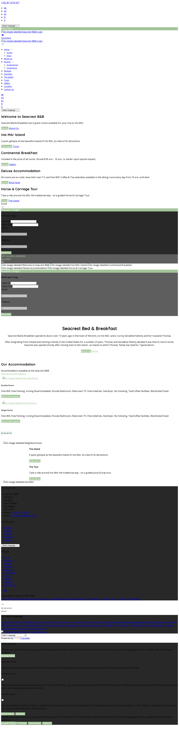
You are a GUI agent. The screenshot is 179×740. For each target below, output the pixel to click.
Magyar (9, 625)
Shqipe (13, 628)
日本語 (106, 625)
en (5, 11)
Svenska (169, 625)
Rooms (7, 61)
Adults (4, 227)
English (8, 530)
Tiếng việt (141, 625)
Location (8, 86)
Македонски (116, 622)
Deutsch (8, 527)
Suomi (78, 622)
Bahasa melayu (131, 622)
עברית (45, 625)
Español (8, 533)
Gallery (7, 83)
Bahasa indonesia (32, 625)
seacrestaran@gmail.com (23, 515)
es (5, 14)
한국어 (113, 625)
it (4, 20)
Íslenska (52, 625)
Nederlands (71, 625)
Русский (151, 625)
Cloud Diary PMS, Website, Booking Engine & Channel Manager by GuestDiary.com (44, 598)
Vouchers (8, 74)
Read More (35, 461)
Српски (5, 628)
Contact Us (9, 89)
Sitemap (94, 598)
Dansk (48, 622)
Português (122, 625)
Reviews (7, 71)
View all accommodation (14, 373)
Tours (6, 80)
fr (5, 17)
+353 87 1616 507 (10, 2)
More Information (10, 396)
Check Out (6, 224)
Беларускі (163, 622)
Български (151, 622)
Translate (25, 638)
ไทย (87, 625)
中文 (44, 628)
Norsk (60, 625)
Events (9, 52)
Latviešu (104, 622)
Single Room (12, 68)
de (5, 7)
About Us (8, 58)
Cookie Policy (108, 598)
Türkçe (81, 625)
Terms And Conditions (129, 598)
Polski (132, 625)
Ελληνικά (57, 622)
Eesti (65, 622)
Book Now (14, 182)
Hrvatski (18, 625)
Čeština (173, 622)
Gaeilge (86, 622)
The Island (8, 77)
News (9, 55)
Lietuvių (95, 622)
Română (160, 625)
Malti (142, 622)
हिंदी (2, 625)
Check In (5, 221)
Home (7, 49)
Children (5, 240)
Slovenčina (36, 628)
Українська (96, 625)
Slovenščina (23, 628)
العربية (72, 622)
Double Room (12, 65)
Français (8, 536)
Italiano (8, 540)
